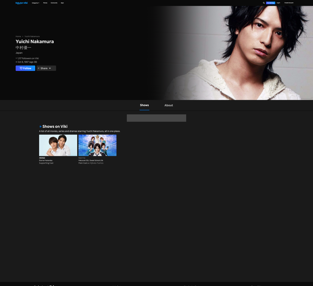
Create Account (289, 3)
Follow (27, 68)
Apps (62, 3)
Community (54, 3)
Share (44, 68)
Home (18, 36)
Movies (45, 3)
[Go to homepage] (22, 2)
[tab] (144, 105)
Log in (278, 3)
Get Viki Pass (270, 3)
